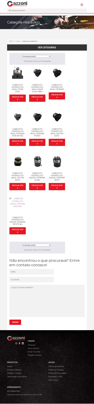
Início (11, 41)
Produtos (31, 345)
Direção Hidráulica (14, 370)
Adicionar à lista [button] (17, 98)
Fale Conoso (53, 380)
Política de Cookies (56, 370)
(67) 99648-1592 (13, 391)
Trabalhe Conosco (35, 355)
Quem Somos (33, 348)
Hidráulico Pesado (14, 373)
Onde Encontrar (34, 352)
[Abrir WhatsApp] (88, 398)
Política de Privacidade (57, 373)
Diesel (18, 41)
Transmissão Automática (17, 377)
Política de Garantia (56, 366)
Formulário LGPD (55, 377)
